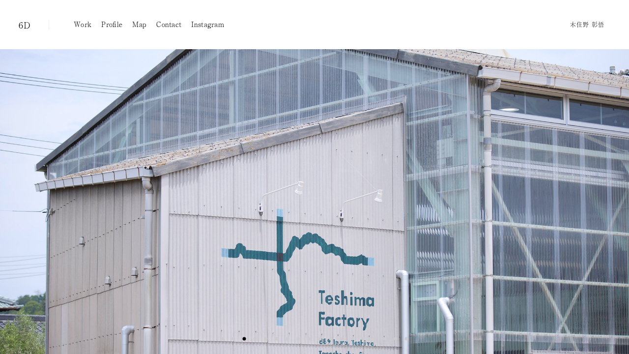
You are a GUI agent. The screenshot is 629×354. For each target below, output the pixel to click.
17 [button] (395, 338)
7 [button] (287, 338)
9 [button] (309, 338)
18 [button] (406, 338)
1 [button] (222, 338)
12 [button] (341, 338)
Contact (168, 24)
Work (82, 24)
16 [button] (384, 338)
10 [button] (319, 338)
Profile (111, 24)
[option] (314, 201)
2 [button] (233, 338)
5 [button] (265, 338)
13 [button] (352, 338)
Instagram (207, 24)
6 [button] (276, 338)
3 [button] (244, 338)
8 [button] (298, 338)
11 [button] (330, 338)
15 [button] (374, 338)
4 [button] (255, 338)
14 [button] (363, 338)
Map (139, 24)
